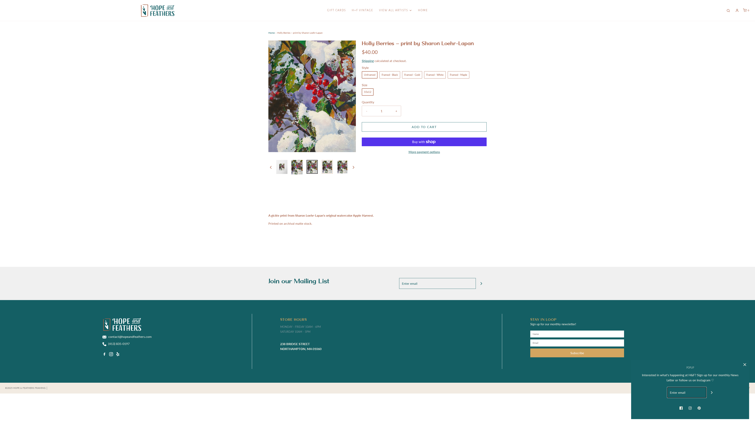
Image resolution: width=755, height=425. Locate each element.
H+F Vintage (362, 10)
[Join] (481, 283)
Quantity (368, 102)
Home (423, 10)
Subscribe (577, 353)
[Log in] (737, 10)
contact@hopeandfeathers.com (130, 336)
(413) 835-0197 (119, 344)
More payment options (424, 152)
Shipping (368, 61)
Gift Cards (336, 10)
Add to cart (424, 127)
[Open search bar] (728, 10)
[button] (270, 167)
